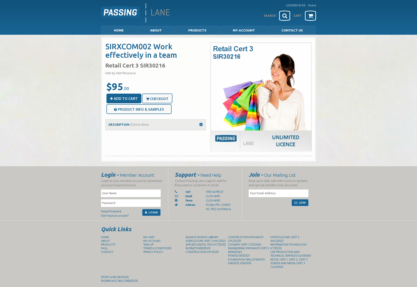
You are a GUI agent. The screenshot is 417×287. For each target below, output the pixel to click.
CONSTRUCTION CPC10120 (202, 252)
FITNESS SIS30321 (239, 255)
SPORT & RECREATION (115, 277)
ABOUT (105, 240)
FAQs (104, 248)
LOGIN (153, 212)
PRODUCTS (108, 244)
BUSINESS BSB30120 (198, 248)
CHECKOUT (159, 99)
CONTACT (107, 252)
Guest (312, 5)
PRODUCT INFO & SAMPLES (140, 109)
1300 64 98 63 (214, 191)
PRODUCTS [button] (197, 30)
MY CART (149, 237)
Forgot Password (111, 211)
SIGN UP (148, 244)
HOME (119, 30)
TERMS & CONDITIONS (157, 248)
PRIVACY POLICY (153, 252)
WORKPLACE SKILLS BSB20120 (119, 280)
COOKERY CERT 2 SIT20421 (244, 244)
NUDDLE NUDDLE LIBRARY (202, 237)
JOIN (302, 202)
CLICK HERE (213, 196)
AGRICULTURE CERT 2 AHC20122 (206, 240)
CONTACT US (292, 30)
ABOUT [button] (156, 30)
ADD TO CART (125, 98)
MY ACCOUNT (244, 30)
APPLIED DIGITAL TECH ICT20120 (206, 244)
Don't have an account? (115, 215)
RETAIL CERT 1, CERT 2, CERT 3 (289, 259)
